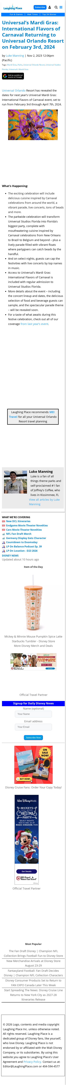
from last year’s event (34, 324)
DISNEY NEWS (10, 555)
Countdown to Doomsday (21, 542)
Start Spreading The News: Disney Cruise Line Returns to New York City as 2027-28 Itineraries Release (33, 994)
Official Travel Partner (33, 695)
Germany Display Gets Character (26, 538)
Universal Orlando (13, 90)
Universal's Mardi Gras (18, 69)
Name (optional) (33, 708)
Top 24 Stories (49, 14)
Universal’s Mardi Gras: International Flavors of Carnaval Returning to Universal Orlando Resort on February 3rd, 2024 (33, 34)
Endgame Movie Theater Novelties (27, 525)
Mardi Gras (12, 64)
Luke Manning (15, 55)
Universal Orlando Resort (34, 64)
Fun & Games (16, 14)
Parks (20, 64)
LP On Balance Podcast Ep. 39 (24, 546)
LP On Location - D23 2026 (21, 550)
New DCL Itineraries (18, 521)
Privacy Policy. (32, 1062)
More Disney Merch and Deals (33, 646)
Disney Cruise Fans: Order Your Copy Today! (33, 787)
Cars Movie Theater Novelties (24, 529)
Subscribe (40, 7)
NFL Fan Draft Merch (18, 533)
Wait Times (32, 14)
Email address (33, 721)
